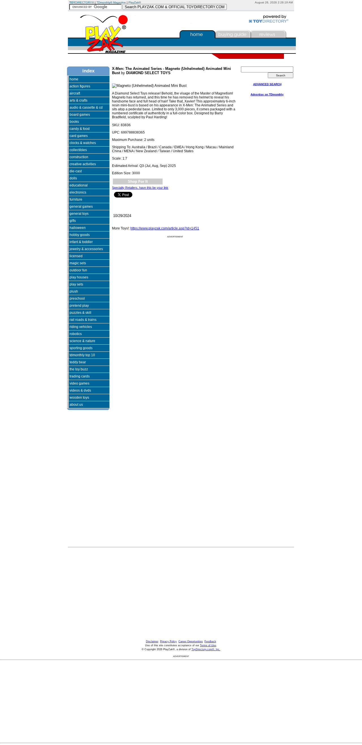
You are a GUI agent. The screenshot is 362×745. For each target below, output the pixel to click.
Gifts (73, 221)
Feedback (210, 641)
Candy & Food (80, 129)
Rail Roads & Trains (83, 320)
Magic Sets (78, 263)
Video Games (79, 383)
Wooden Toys (79, 398)
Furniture (76, 199)
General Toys (79, 214)
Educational (79, 185)
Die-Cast (76, 171)
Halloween (78, 228)
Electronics (78, 192)
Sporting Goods (81, 348)
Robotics (76, 334)
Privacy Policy (168, 641)
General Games (81, 207)
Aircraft (75, 93)
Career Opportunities (190, 641)
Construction (79, 157)
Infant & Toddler (81, 242)
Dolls (73, 178)
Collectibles (78, 150)
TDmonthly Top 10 (82, 355)
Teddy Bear (78, 362)
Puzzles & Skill (80, 313)
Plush (74, 291)
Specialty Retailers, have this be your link (140, 187)
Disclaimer (152, 641)
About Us (76, 405)
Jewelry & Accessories (86, 249)
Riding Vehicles (81, 327)
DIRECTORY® (81, 2)
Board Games (80, 115)
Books (74, 122)
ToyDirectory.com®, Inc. (205, 649)
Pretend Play (79, 306)
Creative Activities (83, 164)
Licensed (76, 256)
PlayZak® (134, 2)
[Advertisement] (84, 466)
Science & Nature (82, 341)
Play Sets (76, 284)
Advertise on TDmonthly (267, 94)
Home (74, 79)
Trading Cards (80, 376)
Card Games (79, 136)
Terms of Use (208, 645)
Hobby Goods (80, 235)
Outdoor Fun (78, 270)
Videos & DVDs (80, 390)
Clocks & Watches (83, 143)
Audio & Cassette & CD (86, 108)
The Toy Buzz (79, 369)
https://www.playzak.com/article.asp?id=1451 (164, 228)
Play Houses (79, 277)
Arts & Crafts (78, 100)
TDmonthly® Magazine (111, 2)
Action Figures (80, 86)
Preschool (77, 298)
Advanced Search (267, 84)
